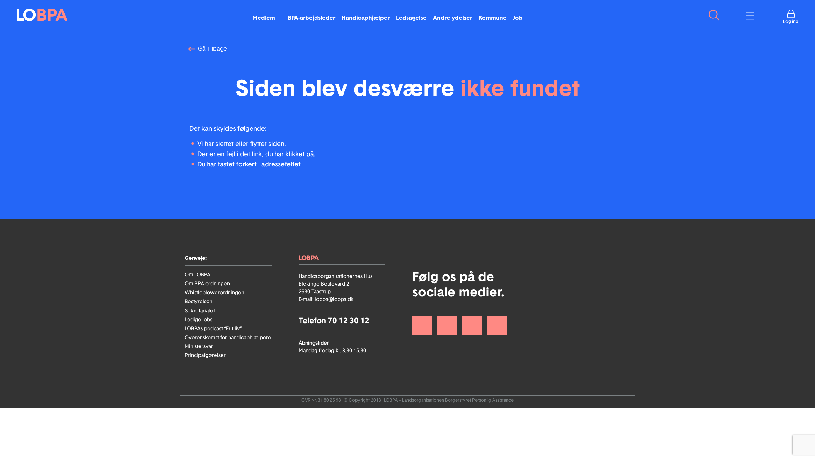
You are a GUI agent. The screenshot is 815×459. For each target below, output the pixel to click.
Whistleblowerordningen (214, 292)
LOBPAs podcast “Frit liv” (213, 328)
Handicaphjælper (366, 18)
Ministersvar (199, 346)
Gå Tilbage (212, 49)
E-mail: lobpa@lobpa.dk (326, 299)
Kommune (492, 18)
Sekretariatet (200, 310)
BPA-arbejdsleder (311, 18)
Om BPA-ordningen (207, 283)
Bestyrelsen (198, 301)
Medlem (263, 18)
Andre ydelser (452, 18)
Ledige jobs (198, 319)
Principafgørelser (205, 355)
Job (518, 18)
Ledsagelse (411, 18)
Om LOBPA (197, 274)
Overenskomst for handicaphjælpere (228, 337)
